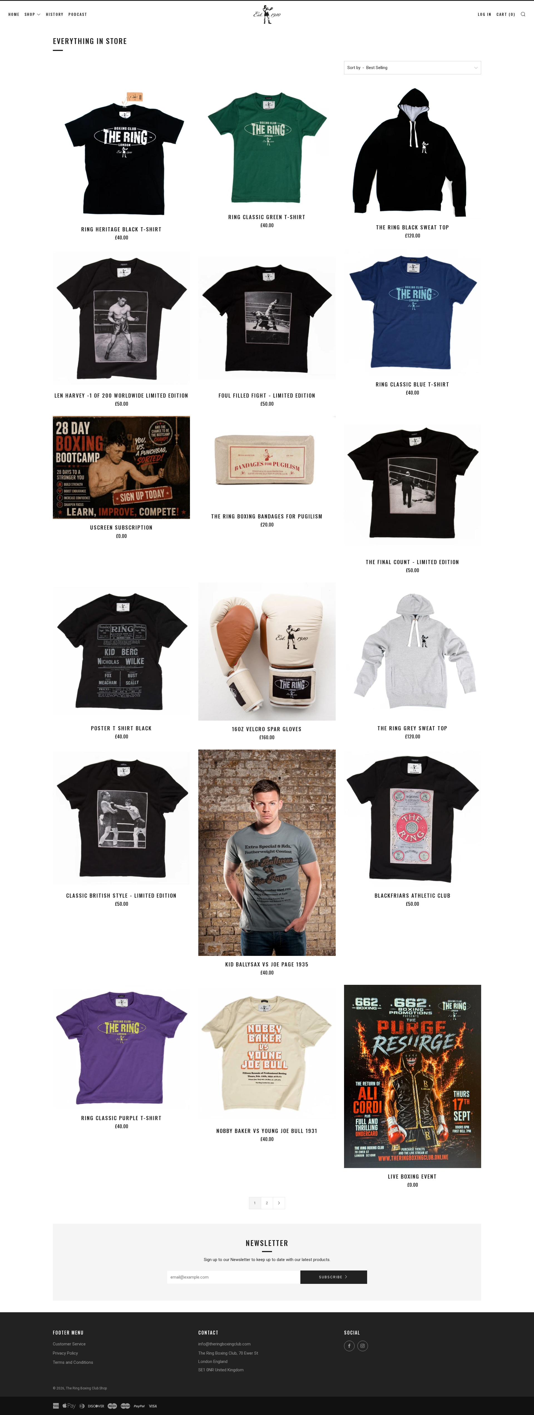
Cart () (505, 14)
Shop (29, 14)
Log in (484, 14)
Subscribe (331, 1277)
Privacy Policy (65, 1353)
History (54, 14)
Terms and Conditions (73, 1362)
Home (13, 14)
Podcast (77, 14)
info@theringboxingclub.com (224, 1344)
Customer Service (69, 1344)
